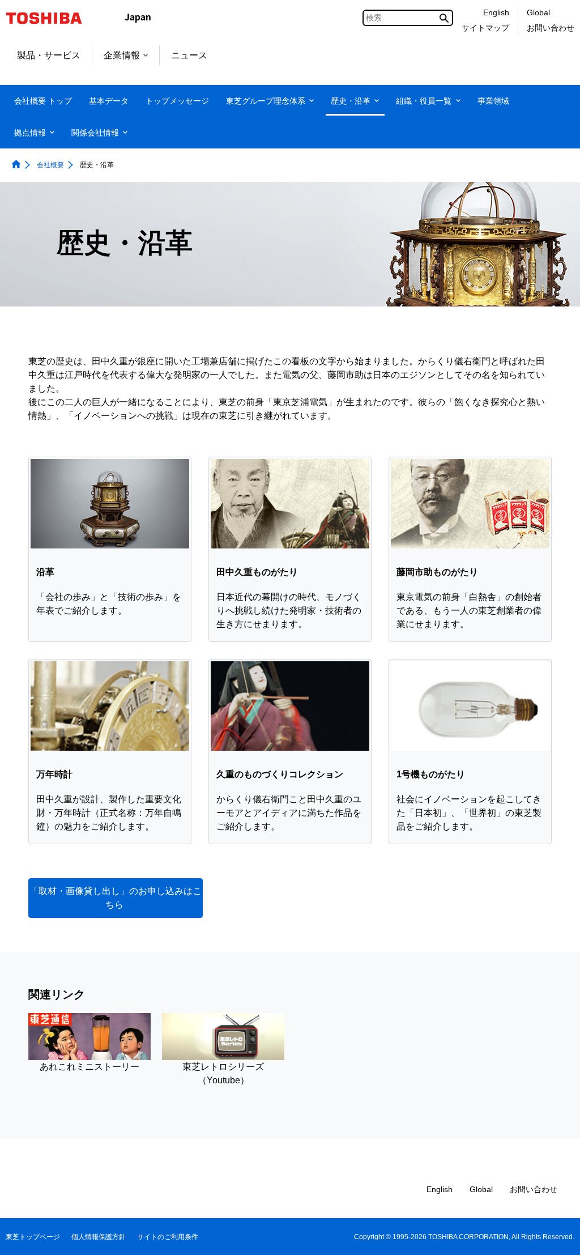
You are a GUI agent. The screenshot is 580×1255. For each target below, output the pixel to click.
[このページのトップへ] (555, 1235)
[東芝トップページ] (51, 18)
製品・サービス (48, 55)
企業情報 (122, 55)
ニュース (189, 55)
